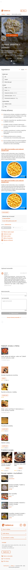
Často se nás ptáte (7, 556)
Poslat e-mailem (6, 236)
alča (11, 517)
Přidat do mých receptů (8, 231)
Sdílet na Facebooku (8, 238)
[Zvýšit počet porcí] (26, 69)
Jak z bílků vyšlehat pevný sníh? (10, 220)
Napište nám (6, 552)
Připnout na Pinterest (8, 240)
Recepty (8, 14)
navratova (12, 478)
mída (11, 489)
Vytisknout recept (7, 233)
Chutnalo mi (7, 227)
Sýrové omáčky (5, 212)
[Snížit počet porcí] (19, 69)
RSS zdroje (6, 561)
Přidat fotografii (13, 35)
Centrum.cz (6, 565)
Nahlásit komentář (7, 285)
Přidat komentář (14, 313)
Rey (10, 496)
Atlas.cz (13, 565)
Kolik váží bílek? (7, 218)
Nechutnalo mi (18, 227)
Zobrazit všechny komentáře (13, 317)
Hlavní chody (5, 395)
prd (10, 507)
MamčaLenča (8, 224)
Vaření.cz (3, 14)
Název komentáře (5, 291)
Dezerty (3, 378)
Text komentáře (5, 298)
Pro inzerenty (6, 558)
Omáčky (7, 468)
